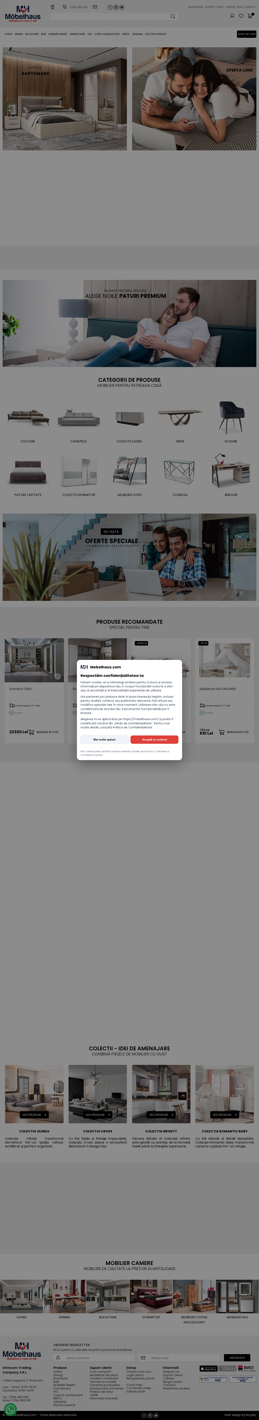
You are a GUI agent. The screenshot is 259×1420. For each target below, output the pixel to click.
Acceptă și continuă (154, 739)
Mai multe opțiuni (104, 739)
